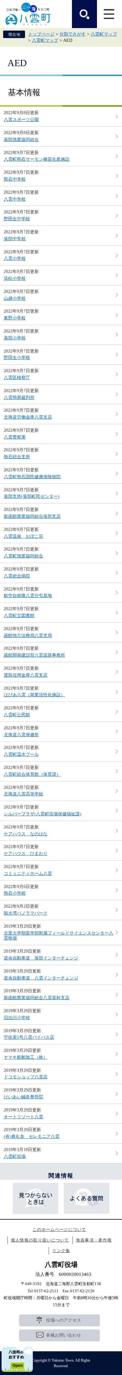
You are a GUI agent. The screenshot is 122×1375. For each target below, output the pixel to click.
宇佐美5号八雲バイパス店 (29, 1037)
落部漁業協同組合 (21, 139)
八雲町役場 (15, 1156)
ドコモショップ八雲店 (26, 1077)
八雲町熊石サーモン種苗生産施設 (36, 159)
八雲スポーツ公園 (21, 119)
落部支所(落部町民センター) (31, 496)
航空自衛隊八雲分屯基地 (28, 595)
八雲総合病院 (17, 576)
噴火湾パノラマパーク (26, 913)
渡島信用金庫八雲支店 (26, 675)
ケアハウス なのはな (26, 834)
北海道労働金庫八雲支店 (28, 417)
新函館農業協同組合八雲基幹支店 (36, 997)
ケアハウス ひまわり (26, 853)
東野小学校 (15, 318)
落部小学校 (15, 338)
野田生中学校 (17, 218)
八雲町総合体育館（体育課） (32, 774)
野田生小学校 (17, 357)
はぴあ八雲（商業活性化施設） (34, 694)
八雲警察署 (15, 437)
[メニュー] (109, 14)
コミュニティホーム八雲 (28, 873)
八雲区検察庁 (17, 377)
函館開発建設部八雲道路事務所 (34, 655)
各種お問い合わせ (63, 1335)
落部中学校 (15, 238)
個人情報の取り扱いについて (40, 1240)
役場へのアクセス (63, 1320)
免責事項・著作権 (94, 1240)
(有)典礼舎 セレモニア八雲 (31, 1136)
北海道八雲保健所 (21, 734)
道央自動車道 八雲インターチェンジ (41, 978)
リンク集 (61, 1250)
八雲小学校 (15, 258)
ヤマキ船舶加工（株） (26, 1057)
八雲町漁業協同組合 (23, 556)
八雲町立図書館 (19, 615)
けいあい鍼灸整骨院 (23, 1097)
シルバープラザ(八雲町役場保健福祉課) (42, 814)
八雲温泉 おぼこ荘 (23, 536)
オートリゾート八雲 (23, 1117)
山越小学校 (15, 298)
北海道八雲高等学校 (23, 794)
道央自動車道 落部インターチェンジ (41, 958)
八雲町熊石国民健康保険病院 (32, 476)
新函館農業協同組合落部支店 (32, 516)
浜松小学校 (15, 278)
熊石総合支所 (17, 456)
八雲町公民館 (17, 714)
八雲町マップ (104, 34)
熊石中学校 (15, 179)
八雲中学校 (15, 199)
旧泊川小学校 (17, 1017)
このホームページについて (59, 1229)
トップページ (41, 34)
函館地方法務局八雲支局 (28, 635)
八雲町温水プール (21, 754)
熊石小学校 (15, 893)
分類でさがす (72, 34)
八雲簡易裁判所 (19, 397)
